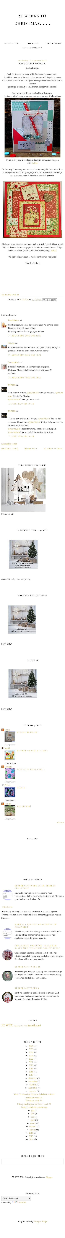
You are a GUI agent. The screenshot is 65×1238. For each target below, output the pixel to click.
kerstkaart (34, 1025)
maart (32, 1123)
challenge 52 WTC (20, 1026)
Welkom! (7, 906)
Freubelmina (13, 320)
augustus (32, 1091)
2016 (31, 1132)
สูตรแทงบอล (33, 392)
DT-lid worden (33, 47)
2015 (31, 1136)
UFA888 (11, 384)
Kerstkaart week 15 (27, 966)
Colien (34, 162)
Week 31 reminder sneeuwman (34, 1107)
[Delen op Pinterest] (55, 299)
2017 (31, 1074)
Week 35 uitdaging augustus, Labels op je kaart (34, 1094)
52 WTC (7, 1025)
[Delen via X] (49, 299)
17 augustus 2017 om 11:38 (25, 355)
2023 (31, 1055)
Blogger (49, 1177)
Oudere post (9, 448)
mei (32, 1116)
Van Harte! (24, 806)
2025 (31, 1049)
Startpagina (12, 43)
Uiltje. (21, 787)
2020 (31, 1065)
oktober (32, 1084)
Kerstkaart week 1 (27, 988)
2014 (31, 1139)
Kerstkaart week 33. (34, 1100)
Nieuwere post (54, 448)
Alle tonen (60, 822)
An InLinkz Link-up (10, 294)
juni (32, 1113)
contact (32, 43)
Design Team (53, 43)
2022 (31, 1058)
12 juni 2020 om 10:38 (21, 403)
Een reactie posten (9, 443)
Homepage (31, 448)
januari (33, 1129)
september (32, 1087)
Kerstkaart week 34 (34, 1097)
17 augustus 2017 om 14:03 (25, 377)
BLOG (53, 250)
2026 (31, 1045)
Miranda (8, 766)
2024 (31, 1052)
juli (32, 1110)
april (33, 1119)
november (32, 1081)
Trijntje (11, 342)
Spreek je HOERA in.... (31, 769)
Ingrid (7, 748)
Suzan (7, 729)
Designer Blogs (40, 1221)
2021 (31, 1061)
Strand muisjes (27, 732)
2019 (31, 1068)
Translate (22, 1202)
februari (32, 1126)
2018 (31, 1071)
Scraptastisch (13, 362)
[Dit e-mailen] (43, 299)
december (33, 1078)
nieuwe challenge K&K (32, 750)
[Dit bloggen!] (46, 299)
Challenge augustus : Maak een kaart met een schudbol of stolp (37, 946)
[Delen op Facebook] (52, 299)
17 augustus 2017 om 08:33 (25, 335)
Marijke (8, 803)
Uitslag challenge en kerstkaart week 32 (34, 1103)
